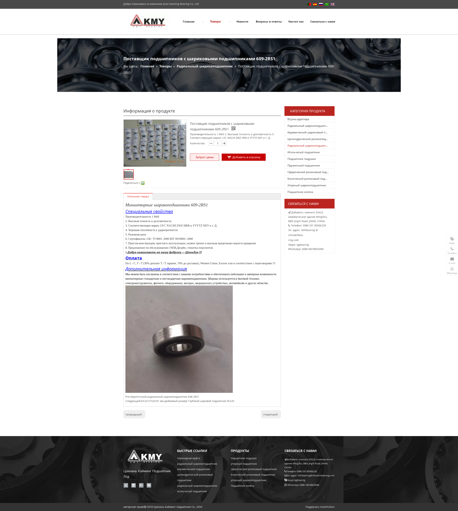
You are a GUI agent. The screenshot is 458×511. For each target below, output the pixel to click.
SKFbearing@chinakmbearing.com (316, 475)
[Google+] (141, 485)
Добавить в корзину (246, 157)
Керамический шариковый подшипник (311, 132)
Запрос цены (205, 157)
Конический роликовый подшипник (311, 178)
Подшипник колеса (300, 192)
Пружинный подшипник (304, 165)
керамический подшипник (193, 469)
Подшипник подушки (302, 159)
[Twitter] (126, 485)
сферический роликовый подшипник (254, 469)
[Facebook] (149, 485)
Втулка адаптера (298, 119)
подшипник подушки (244, 458)
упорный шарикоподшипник (248, 480)
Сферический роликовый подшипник (311, 172)
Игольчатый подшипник (304, 152)
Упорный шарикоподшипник (307, 185)
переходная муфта (188, 458)
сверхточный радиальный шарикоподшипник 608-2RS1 (164, 396)
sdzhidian (329, 506)
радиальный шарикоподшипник (197, 463)
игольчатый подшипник (192, 491)
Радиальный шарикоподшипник (309, 125)
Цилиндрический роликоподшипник (311, 139)
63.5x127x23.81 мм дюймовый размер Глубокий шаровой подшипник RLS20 (187, 401)
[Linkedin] (133, 485)
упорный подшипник (244, 463)
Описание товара (138, 196)
